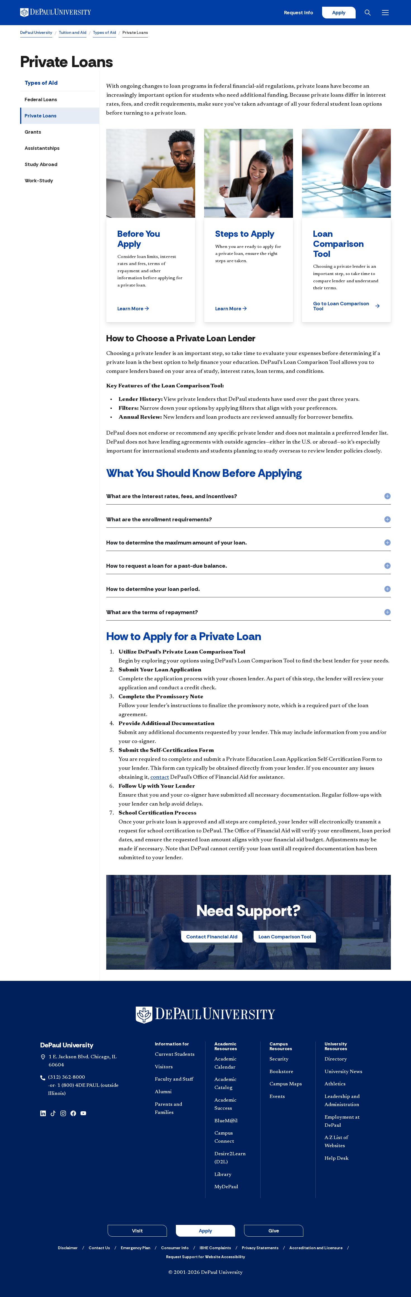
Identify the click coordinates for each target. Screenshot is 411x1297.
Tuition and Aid (72, 32)
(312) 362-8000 (66, 1077)
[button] (133, 308)
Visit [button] (137, 1230)
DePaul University (36, 32)
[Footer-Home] (205, 1015)
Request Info (298, 12)
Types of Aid (104, 32)
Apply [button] (205, 1230)
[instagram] (63, 1113)
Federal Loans (41, 99)
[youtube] (83, 1113)
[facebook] (73, 1113)
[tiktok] (53, 1113)
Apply (339, 12)
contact (159, 777)
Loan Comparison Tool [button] (285, 936)
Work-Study (39, 180)
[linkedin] (43, 1113)
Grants (33, 132)
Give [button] (273, 1230)
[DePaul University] (63, 12)
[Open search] (369, 13)
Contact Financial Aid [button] (211, 936)
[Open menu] (386, 12)
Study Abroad (41, 164)
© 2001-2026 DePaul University (205, 1272)
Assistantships (42, 148)
